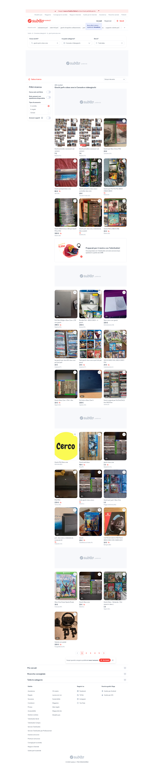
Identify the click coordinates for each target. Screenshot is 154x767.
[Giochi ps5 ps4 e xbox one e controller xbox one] (90, 177)
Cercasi (32, 113)
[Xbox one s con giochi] (115, 309)
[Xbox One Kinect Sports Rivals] (66, 591)
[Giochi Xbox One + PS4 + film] (66, 388)
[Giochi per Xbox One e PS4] (115, 137)
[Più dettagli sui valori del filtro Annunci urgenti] (42, 118)
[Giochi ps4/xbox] (90, 450)
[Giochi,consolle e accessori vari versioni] (66, 137)
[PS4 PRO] (66, 488)
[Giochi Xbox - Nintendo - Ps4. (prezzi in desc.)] (115, 591)
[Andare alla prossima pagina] (104, 653)
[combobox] (45, 43)
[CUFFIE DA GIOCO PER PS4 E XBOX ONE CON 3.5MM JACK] (115, 526)
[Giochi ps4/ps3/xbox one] (66, 177)
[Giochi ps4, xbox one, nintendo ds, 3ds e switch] (90, 217)
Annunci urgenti (34, 118)
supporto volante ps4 (112, 28)
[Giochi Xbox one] (90, 591)
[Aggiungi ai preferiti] (75, 121)
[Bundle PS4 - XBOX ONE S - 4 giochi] (90, 309)
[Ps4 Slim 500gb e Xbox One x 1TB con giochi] (66, 309)
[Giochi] (90, 526)
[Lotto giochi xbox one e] (90, 488)
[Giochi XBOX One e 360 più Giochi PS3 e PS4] (66, 217)
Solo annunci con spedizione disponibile (37, 97)
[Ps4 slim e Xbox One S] (90, 388)
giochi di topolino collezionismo (70, 28)
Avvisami (106, 660)
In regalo (33, 109)
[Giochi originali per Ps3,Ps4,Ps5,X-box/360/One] (115, 388)
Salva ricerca (36, 79)
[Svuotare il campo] (57, 43)
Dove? (96, 39)
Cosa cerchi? (33, 39)
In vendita (33, 106)
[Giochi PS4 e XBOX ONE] (115, 217)
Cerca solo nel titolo (36, 92)
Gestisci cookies (33, 715)
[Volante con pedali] (66, 630)
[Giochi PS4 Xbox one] (66, 450)
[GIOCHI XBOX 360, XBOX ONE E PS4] (115, 349)
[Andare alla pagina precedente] (77, 653)
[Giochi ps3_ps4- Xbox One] (115, 488)
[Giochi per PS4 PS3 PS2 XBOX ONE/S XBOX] (115, 177)
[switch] (48, 92)
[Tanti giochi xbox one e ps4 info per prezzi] (90, 349)
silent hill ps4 (54, 28)
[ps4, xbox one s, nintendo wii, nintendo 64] (66, 526)
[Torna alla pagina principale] (40, 21)
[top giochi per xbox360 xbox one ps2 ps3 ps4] (66, 349)
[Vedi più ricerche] (124, 27)
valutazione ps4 (43, 28)
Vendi (122, 21)
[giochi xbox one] (115, 450)
